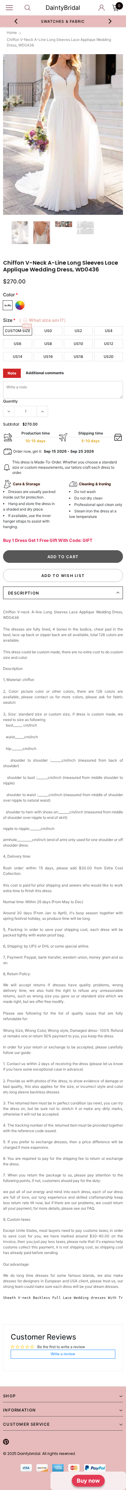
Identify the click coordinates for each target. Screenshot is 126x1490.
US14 (17, 356)
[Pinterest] (6, 1441)
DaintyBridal (63, 7)
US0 (48, 330)
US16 (48, 356)
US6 (17, 343)
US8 (48, 343)
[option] (63, 134)
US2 (78, 330)
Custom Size (17, 330)
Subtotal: (11, 424)
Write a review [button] (63, 1354)
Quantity (10, 401)
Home (12, 32)
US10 (78, 343)
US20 (108, 356)
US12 (108, 343)
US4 (109, 330)
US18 (78, 356)
